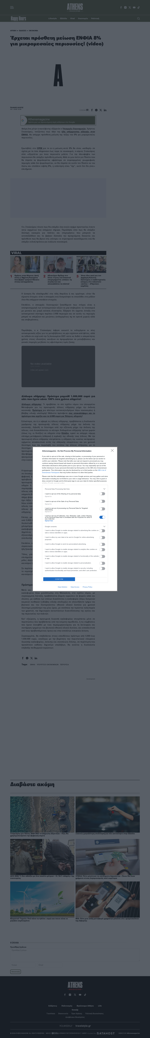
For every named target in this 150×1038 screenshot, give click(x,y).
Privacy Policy (87, 587)
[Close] (113, 451)
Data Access (75, 587)
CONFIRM (59, 579)
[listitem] (75, 489)
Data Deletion (62, 587)
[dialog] (75, 519)
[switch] (102, 493)
